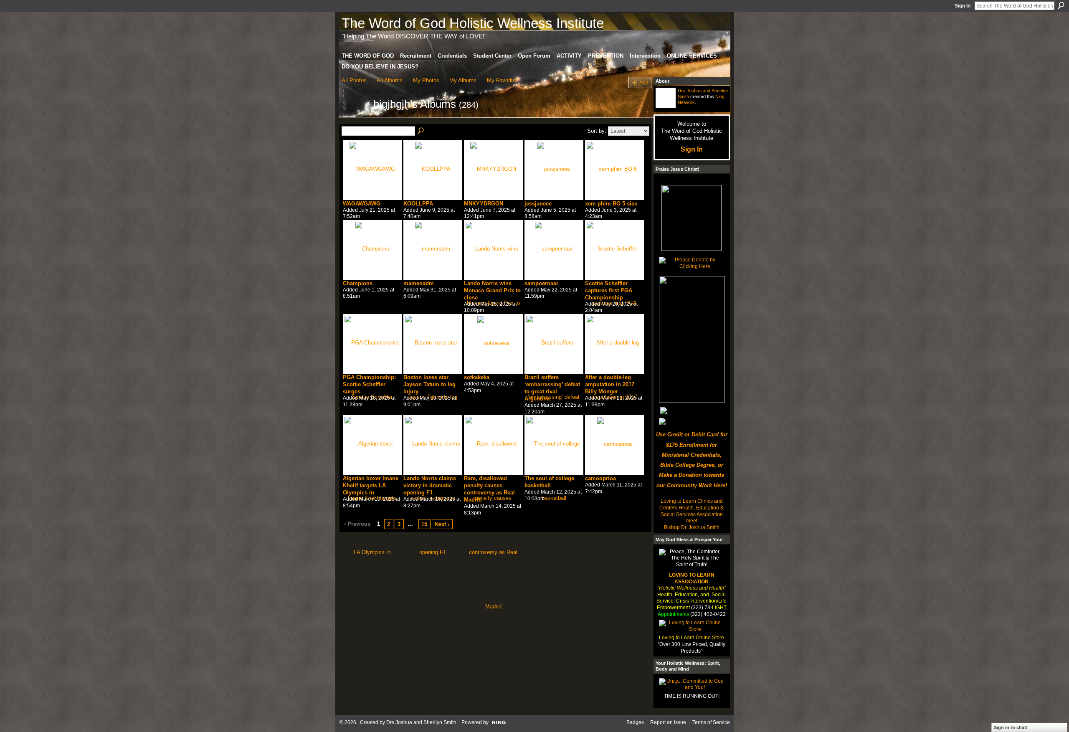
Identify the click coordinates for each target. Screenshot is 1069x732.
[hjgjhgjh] (355, 119)
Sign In (962, 6)
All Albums (390, 80)
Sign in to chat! (1011, 727)
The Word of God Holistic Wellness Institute (473, 23)
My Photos (426, 80)
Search (1061, 5)
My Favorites (503, 80)
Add (643, 82)
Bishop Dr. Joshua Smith (691, 527)
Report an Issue (668, 722)
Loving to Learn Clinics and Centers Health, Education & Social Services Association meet (691, 511)
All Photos (354, 80)
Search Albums (421, 131)
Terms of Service (711, 722)
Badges (635, 722)
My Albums (462, 80)
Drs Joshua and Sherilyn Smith (421, 722)
